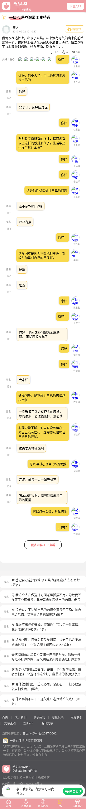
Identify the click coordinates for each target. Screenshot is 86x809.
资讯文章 (47, 723)
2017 (45, 733)
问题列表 (35, 733)
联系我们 (39, 717)
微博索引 (28, 723)
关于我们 (21, 717)
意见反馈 (58, 717)
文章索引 (10, 723)
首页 (5, 717)
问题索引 (76, 717)
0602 (53, 733)
